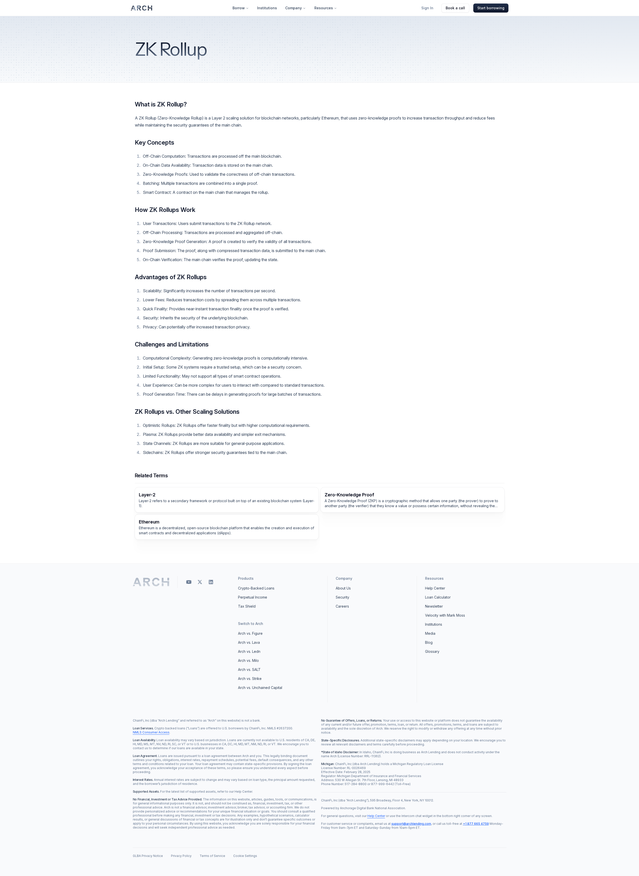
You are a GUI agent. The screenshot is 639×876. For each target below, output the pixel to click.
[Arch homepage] (141, 8)
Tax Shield (247, 606)
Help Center (435, 588)
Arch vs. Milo (248, 660)
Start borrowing (490, 8)
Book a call (455, 8)
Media (430, 633)
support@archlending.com (411, 824)
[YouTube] (189, 582)
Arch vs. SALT (249, 669)
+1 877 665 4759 (476, 824)
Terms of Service (212, 856)
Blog (429, 642)
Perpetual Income (252, 597)
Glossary (432, 651)
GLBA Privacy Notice (148, 856)
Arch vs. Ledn (249, 651)
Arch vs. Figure (250, 633)
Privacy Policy (181, 856)
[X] (200, 582)
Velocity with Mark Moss (445, 615)
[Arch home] (151, 582)
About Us (343, 588)
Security (342, 597)
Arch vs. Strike (250, 678)
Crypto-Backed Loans (256, 588)
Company (293, 8)
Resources (323, 8)
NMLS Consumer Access (151, 732)
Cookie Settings (245, 856)
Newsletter (434, 606)
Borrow (239, 8)
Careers (342, 606)
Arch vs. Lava (249, 642)
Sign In (427, 8)
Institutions (267, 8)
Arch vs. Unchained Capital (260, 687)
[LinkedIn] (211, 582)
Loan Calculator (438, 597)
